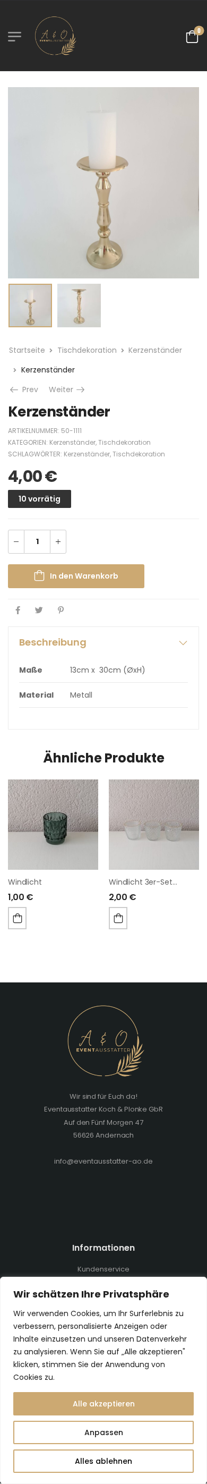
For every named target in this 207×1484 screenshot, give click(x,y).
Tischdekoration (87, 350)
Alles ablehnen (103, 1461)
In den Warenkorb (84, 576)
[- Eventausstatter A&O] (54, 35)
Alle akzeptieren (104, 1403)
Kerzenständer (155, 350)
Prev (29, 389)
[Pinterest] (61, 610)
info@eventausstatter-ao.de (103, 1161)
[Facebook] (17, 610)
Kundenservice (103, 1269)
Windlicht (25, 882)
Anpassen (103, 1432)
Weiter (68, 389)
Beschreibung (53, 642)
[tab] (103, 642)
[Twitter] (39, 610)
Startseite (27, 350)
